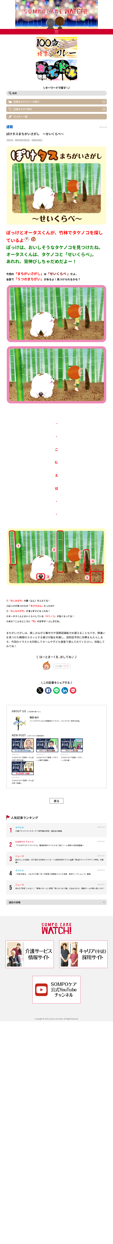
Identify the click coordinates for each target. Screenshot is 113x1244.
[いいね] (65, 666)
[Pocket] (73, 690)
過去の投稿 (14, 902)
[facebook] (48, 690)
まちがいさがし (37, 140)
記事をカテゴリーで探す (26, 101)
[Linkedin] (64, 690)
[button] (56, 14)
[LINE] (56, 690)
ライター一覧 (20, 116)
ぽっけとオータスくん (22, 140)
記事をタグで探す (23, 109)
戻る (56, 801)
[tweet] (40, 690)
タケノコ (10, 140)
